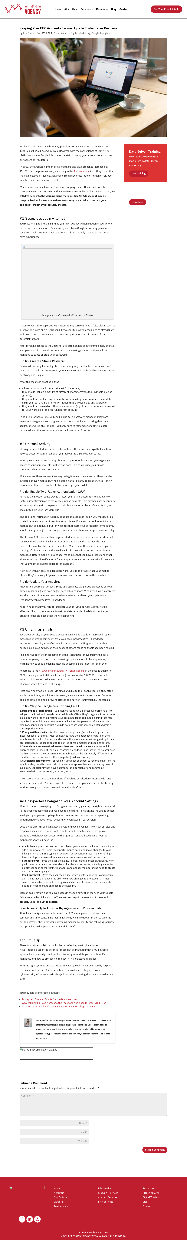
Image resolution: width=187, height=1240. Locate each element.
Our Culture (60, 1197)
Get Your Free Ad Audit (166, 9)
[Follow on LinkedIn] (29, 1219)
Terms (106, 1232)
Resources (102, 9)
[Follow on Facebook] (22, 1219)
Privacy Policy (89, 1232)
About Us (69, 9)
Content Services (107, 1197)
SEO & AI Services (108, 1193)
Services (85, 9)
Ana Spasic (29, 33)
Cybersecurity (62, 33)
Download (137, 202)
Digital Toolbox (151, 1197)
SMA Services (105, 1201)
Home (58, 9)
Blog (113, 9)
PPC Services (105, 1188)
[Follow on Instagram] (37, 1219)
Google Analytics (100, 33)
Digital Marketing (80, 33)
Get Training (139, 173)
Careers (58, 1201)
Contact (124, 9)
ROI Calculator (151, 1193)
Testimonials (61, 1206)
